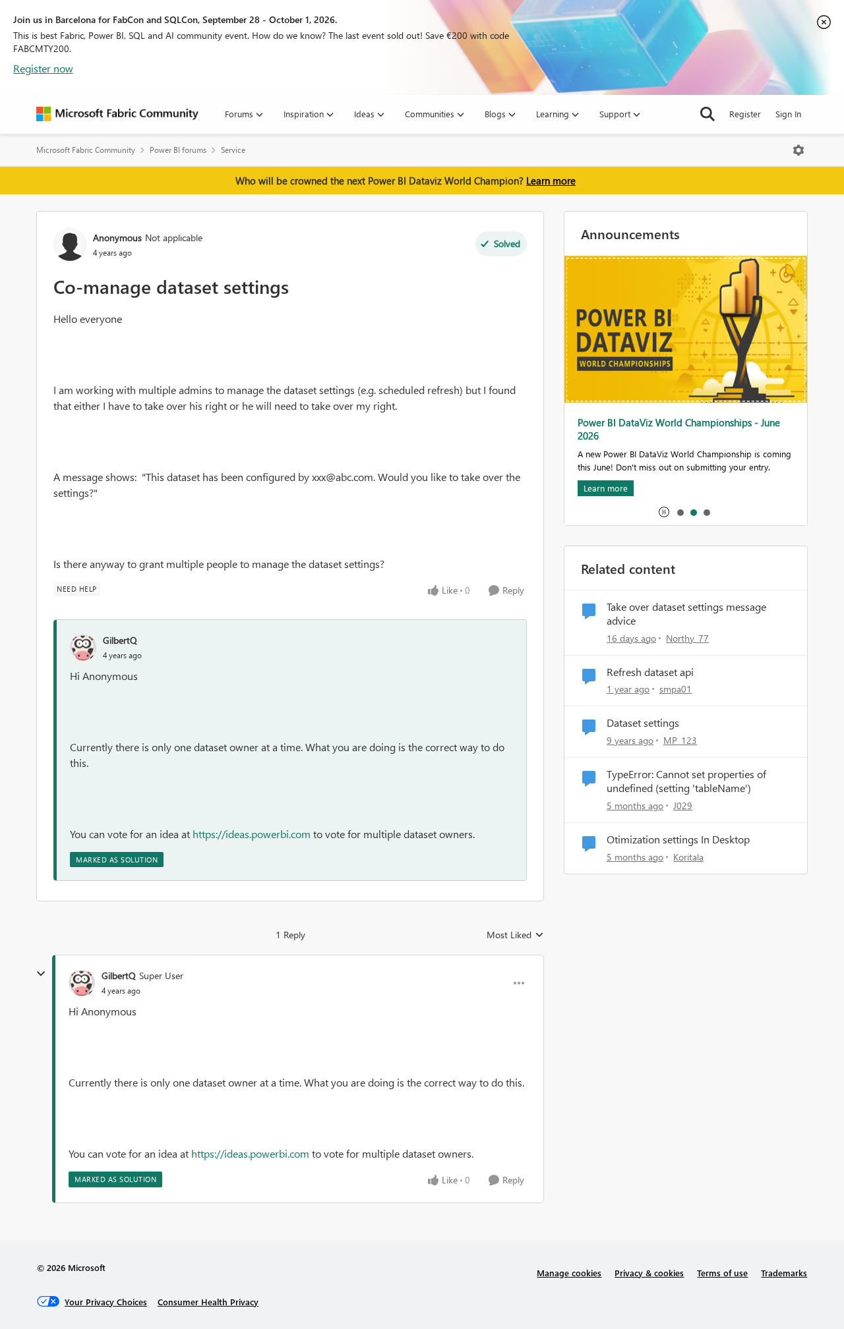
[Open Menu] (798, 150)
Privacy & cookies (649, 1272)
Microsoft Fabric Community (85, 150)
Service (233, 150)
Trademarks (784, 1272)
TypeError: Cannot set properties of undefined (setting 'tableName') (686, 781)
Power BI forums (178, 150)
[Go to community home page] (117, 114)
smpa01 (675, 689)
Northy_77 (687, 638)
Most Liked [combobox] (515, 935)
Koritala (688, 857)
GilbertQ (120, 640)
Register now (43, 68)
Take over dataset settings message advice (686, 613)
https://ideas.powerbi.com (252, 834)
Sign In (788, 113)
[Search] (707, 114)
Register (745, 113)
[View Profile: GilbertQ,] (83, 648)
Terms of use (722, 1272)
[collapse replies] (41, 974)
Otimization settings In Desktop (678, 839)
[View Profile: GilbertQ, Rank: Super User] (82, 983)
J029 (682, 805)
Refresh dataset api (650, 672)
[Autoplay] (664, 512)
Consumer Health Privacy (208, 1301)
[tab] (679, 512)
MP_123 (680, 740)
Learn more (551, 180)
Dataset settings (643, 722)
